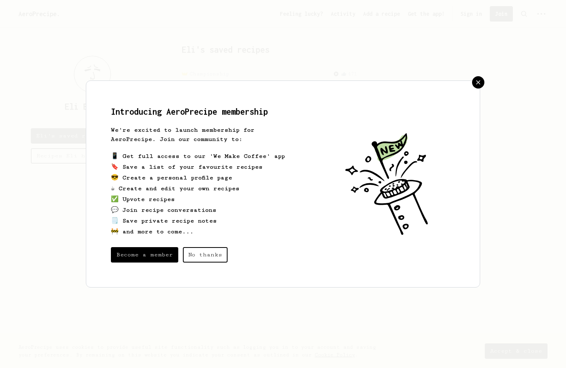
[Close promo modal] (478, 82)
